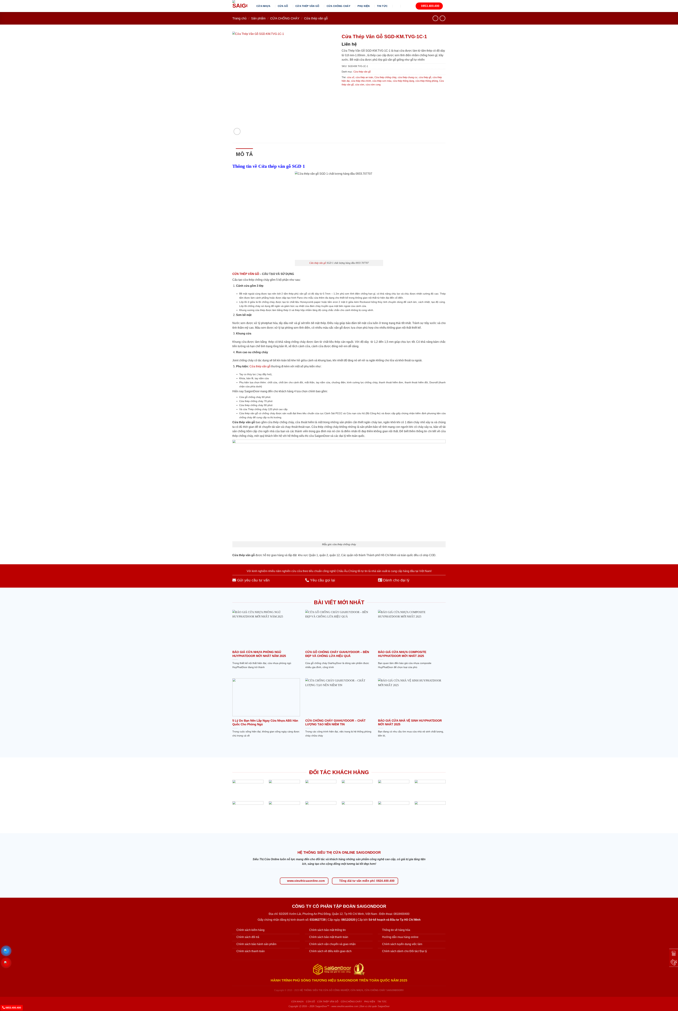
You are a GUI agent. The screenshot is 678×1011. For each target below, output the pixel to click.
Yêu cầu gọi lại (322, 580)
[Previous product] (442, 18)
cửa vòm (359, 84)
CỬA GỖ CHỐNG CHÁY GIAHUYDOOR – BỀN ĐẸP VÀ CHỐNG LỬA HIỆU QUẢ (337, 654)
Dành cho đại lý (395, 580)
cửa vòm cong (373, 84)
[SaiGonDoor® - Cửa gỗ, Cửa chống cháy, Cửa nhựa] (241, 6)
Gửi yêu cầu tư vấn (253, 580)
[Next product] (435, 18)
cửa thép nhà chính (361, 81)
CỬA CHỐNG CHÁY (338, 6)
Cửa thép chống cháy (385, 77)
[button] (397, 6)
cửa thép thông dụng (403, 81)
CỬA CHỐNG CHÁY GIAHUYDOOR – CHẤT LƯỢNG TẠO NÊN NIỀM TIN (335, 722)
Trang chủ (239, 18)
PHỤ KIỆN (364, 6)
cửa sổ (350, 77)
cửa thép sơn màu (381, 81)
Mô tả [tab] (244, 154)
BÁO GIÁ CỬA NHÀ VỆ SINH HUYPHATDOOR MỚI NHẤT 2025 (410, 722)
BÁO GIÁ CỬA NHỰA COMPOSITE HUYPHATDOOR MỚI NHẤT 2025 (402, 654)
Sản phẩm (258, 18)
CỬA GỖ (283, 6)
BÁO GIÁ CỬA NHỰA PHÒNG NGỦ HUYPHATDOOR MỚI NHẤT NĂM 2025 (259, 654)
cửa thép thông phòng (426, 81)
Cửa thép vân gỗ (316, 18)
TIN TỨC (382, 6)
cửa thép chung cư (407, 77)
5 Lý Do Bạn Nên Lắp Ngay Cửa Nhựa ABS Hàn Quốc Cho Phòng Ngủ (265, 722)
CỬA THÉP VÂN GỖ (307, 6)
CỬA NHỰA (263, 6)
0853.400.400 (13, 1007)
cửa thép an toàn (364, 77)
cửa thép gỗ (425, 77)
